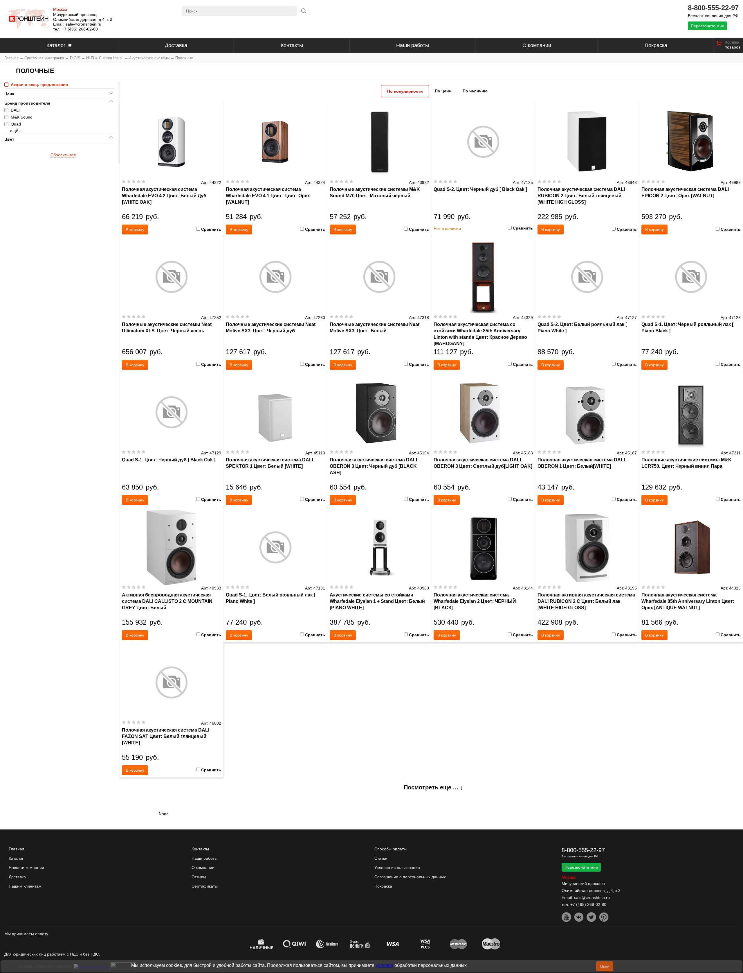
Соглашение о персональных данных (410, 877)
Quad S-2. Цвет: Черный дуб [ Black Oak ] (480, 189)
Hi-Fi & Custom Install (104, 58)
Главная (11, 58)
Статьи (380, 858)
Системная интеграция (44, 58)
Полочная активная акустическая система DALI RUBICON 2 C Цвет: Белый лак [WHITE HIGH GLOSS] (586, 601)
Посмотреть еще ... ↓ (433, 787)
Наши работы (412, 45)
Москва (60, 9)
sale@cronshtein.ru (83, 24)
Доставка (176, 45)
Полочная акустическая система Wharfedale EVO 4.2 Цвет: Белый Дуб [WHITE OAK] (164, 196)
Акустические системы (149, 58)
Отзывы (199, 877)
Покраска (656, 45)
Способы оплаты (390, 849)
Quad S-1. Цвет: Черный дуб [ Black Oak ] (168, 459)
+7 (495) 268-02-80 (80, 29)
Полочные (184, 58)
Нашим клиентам (25, 886)
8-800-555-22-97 (713, 7)
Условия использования (397, 867)
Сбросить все (63, 155)
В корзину (135, 229)
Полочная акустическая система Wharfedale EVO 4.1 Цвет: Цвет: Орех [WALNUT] (268, 196)
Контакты (292, 45)
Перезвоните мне (707, 26)
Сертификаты (205, 886)
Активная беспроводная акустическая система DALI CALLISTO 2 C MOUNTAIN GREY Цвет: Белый (167, 601)
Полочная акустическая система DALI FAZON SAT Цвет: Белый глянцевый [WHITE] (165, 736)
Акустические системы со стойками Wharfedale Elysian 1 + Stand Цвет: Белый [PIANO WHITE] (377, 601)
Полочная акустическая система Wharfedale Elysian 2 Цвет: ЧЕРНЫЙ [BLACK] (475, 601)
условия (384, 965)
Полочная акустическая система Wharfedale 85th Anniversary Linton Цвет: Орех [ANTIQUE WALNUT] (687, 601)
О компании (536, 45)
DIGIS (75, 58)
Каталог (56, 45)
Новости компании (26, 867)
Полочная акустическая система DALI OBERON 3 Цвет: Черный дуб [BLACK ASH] (373, 466)
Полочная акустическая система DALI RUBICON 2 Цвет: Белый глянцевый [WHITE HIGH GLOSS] (581, 196)
